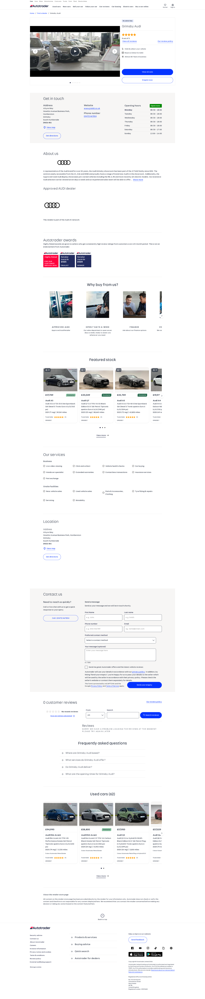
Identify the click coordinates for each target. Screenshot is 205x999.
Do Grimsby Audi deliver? (78, 767)
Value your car (91, 7)
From (88, 710)
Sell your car (78, 7)
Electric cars (128, 7)
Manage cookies (35, 967)
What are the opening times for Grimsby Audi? (89, 774)
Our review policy (165, 41)
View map (51, 127)
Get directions (52, 136)
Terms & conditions (37, 955)
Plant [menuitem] (75, 1)
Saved (165, 7)
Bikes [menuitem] (41, 1)
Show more (138, 180)
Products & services (86, 937)
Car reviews (104, 7)
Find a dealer (42, 13)
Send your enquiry (144, 685)
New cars (67, 7)
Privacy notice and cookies (40, 952)
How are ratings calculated (61, 716)
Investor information (38, 949)
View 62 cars (147, 72)
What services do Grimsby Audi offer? (85, 760)
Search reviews (152, 715)
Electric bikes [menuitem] (82, 1)
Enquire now (147, 80)
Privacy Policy (96, 686)
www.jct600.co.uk (92, 108)
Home (32, 13)
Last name (128, 612)
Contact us (34, 939)
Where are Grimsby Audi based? (82, 753)
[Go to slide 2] (161, 315)
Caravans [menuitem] (58, 1)
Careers (33, 945)
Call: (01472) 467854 (60, 618)
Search (110, 710)
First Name (89, 612)
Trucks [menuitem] (65, 1)
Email (126, 624)
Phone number (91, 624)
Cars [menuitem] (31, 1)
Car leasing (116, 7)
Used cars (56, 7)
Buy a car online (141, 7)
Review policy (35, 959)
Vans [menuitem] (36, 1)
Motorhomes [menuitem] (48, 1)
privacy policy (138, 672)
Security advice (36, 935)
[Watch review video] (75, 51)
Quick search (82, 951)
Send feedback (137, 940)
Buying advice (82, 944)
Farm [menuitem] (70, 1)
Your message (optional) (95, 647)
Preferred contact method (96, 635)
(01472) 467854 (90, 116)
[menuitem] (56, 7)
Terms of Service (112, 686)
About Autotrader (37, 942)
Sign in (173, 7)
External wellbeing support (40, 962)
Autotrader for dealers (87, 958)
